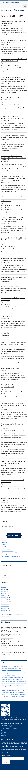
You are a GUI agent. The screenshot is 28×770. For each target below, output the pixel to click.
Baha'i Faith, (16, 666)
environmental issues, (18, 679)
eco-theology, (5, 671)
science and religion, (19, 692)
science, (12, 692)
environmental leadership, (19, 681)
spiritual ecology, (14, 694)
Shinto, (3, 694)
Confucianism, (19, 668)
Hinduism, (18, 683)
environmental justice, (7, 681)
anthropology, (9, 666)
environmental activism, (16, 673)
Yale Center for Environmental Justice (11, 556)
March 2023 (4, 595)
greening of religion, (10, 683)
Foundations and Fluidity (7, 638)
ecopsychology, (6, 673)
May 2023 (3, 591)
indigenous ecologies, (7, 685)
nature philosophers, (7, 688)
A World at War (6, 316)
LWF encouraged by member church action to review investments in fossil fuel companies (13, 199)
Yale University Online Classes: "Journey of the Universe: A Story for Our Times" (13, 158)
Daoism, (10, 670)
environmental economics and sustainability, (13, 677)
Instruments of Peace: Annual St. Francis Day (12, 634)
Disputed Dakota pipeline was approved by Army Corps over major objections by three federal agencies (13, 79)
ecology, (24, 671)
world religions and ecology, (9, 696)
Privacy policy (14, 717)
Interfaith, (15, 685)
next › (3, 616)
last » (7, 616)
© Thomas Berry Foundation (9, 728)
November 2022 (5, 604)
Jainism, (7, 686)
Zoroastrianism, (20, 696)
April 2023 (3, 593)
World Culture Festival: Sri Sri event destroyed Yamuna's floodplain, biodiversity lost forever (13, 219)
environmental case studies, (8, 675)
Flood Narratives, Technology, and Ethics (11, 641)
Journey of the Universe (7, 551)
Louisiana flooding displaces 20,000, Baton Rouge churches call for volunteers (13, 240)
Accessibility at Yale (6, 717)
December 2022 (5, 601)
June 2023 (3, 589)
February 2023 (4, 597)
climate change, (12, 668)
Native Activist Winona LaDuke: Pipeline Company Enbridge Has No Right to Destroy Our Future (13, 178)
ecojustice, (18, 671)
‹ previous (8, 614)
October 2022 (4, 606)
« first (3, 614)
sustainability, (22, 694)
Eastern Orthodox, (16, 670)
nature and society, (18, 686)
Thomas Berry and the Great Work (10, 552)
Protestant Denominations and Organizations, (13, 690)
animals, (4, 666)
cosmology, (5, 670)
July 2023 (3, 587)
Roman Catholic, (6, 692)
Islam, (3, 686)
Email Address (6, 569)
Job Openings (5, 333)
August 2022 (4, 610)
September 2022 (5, 608)
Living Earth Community (7, 554)
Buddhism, (22, 666)
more (8, 654)
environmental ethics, (7, 679)
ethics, (3, 683)
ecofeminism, (12, 671)
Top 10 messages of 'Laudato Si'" (12, 368)
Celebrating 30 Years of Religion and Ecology (12, 645)
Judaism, (11, 686)
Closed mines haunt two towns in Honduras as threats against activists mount (13, 405)
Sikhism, (8, 694)
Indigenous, (23, 683)
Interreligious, (21, 685)
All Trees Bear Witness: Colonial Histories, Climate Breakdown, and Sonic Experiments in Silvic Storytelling (13, 629)
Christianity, (5, 668)
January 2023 (4, 599)
